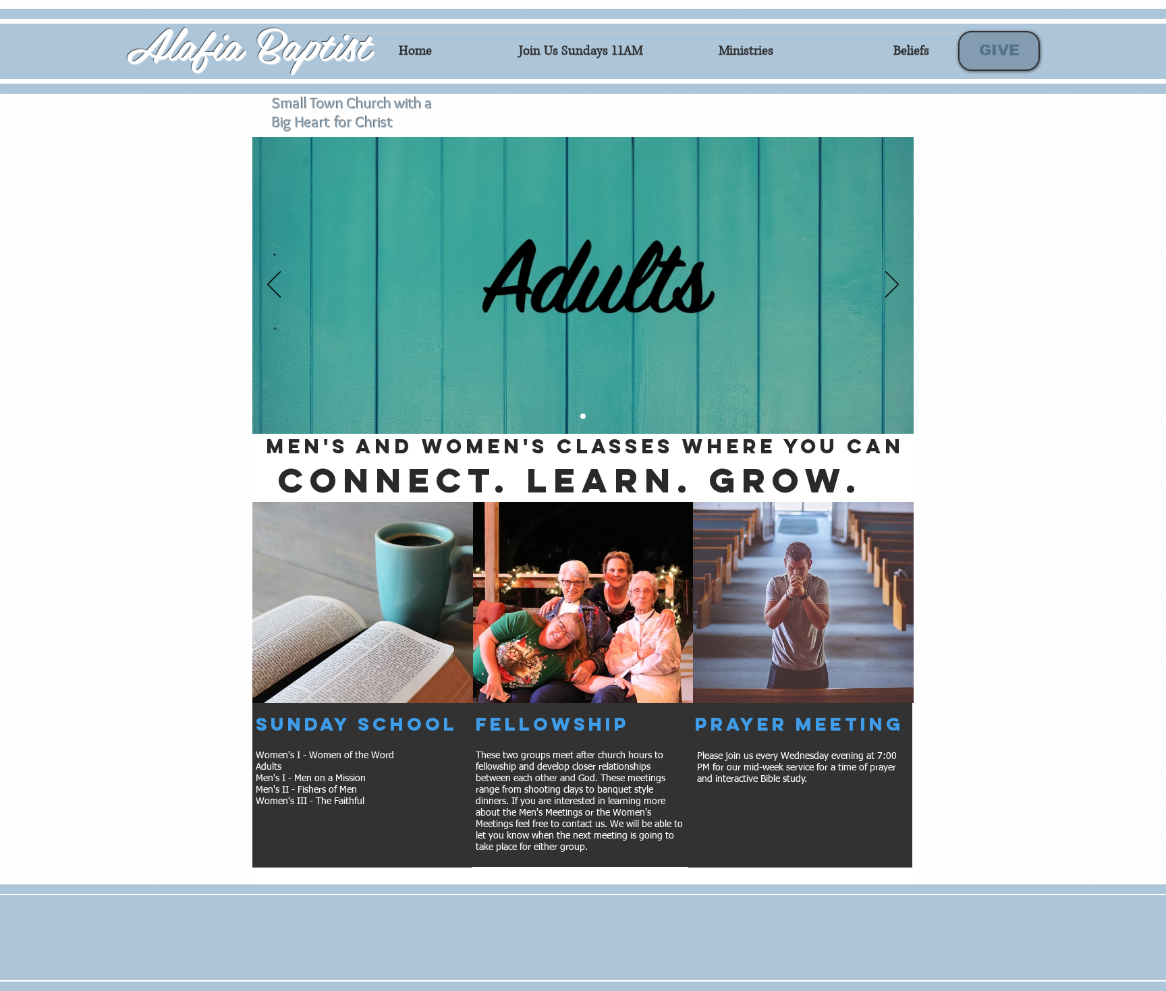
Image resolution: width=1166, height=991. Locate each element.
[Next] (892, 285)
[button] (362, 602)
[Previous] (274, 285)
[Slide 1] (583, 416)
